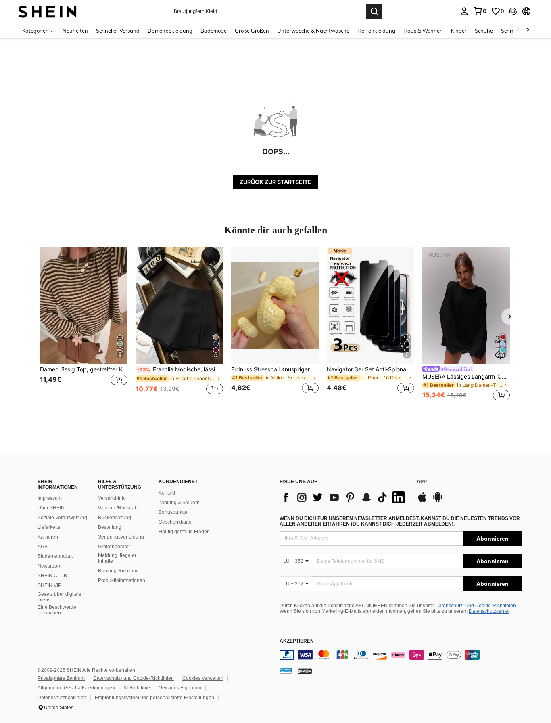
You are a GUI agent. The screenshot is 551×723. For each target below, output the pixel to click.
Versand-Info (112, 498)
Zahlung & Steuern (179, 502)
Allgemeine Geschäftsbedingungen (76, 688)
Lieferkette (49, 527)
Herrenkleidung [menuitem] (376, 30)
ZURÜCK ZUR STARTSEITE (275, 181)
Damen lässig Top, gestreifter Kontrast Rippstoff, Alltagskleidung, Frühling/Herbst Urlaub (83, 369)
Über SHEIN (51, 508)
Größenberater (114, 546)
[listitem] (83, 325)
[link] (480, 11)
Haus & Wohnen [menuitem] (423, 30)
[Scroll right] (527, 30)
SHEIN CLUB (52, 575)
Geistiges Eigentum (180, 688)
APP (422, 481)
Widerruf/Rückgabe (119, 508)
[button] (513, 11)
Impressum (50, 498)
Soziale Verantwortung (62, 517)
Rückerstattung (114, 517)
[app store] (422, 501)
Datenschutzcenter (489, 611)
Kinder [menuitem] (459, 30)
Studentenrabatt (55, 556)
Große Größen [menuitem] (252, 30)
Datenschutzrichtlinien (62, 697)
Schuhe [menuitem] (484, 30)
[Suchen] (374, 11)
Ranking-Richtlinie (118, 571)
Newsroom (49, 566)
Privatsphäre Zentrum (61, 678)
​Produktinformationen (121, 580)
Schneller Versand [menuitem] (118, 30)
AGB (43, 546)
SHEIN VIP (49, 585)
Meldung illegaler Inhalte (117, 558)
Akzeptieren (297, 641)
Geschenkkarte (175, 522)
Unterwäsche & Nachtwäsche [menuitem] (313, 30)
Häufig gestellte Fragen (184, 531)
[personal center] (464, 11)
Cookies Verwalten (202, 678)
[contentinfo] (401, 655)
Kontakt (167, 493)
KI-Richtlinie (136, 688)
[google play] (437, 501)
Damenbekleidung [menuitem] (170, 30)
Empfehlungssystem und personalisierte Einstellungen (154, 697)
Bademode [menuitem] (213, 30)
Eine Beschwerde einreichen (57, 610)
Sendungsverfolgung (121, 537)
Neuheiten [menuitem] (75, 30)
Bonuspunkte (173, 512)
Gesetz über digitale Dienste (59, 597)
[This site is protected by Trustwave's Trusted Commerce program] (286, 670)
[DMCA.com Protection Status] (305, 670)
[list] (344, 497)
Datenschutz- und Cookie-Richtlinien (475, 605)
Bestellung (109, 527)
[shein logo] (47, 11)
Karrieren (48, 537)
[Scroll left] (518, 30)
